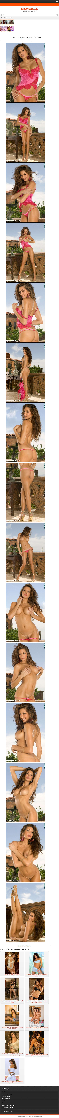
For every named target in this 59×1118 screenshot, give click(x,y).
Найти (56, 15)
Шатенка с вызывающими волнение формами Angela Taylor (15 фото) (37, 1055)
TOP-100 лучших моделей (8, 1105)
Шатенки (28, 946)
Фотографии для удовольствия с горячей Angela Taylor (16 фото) (36, 1001)
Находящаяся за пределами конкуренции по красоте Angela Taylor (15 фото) (12, 1054)
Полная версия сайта (8, 17)
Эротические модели (7, 1094)
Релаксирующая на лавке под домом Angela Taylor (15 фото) (12, 1028)
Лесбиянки (4, 1100)
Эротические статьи (7, 1098)
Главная (4, 1091)
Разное (4, 1103)
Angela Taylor (21, 946)
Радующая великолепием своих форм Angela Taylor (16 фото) (12, 1082)
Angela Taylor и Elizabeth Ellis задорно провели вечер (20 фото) (37, 1028)
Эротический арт (6, 1096)
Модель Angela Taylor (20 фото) (12, 974)
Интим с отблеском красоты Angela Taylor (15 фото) (12, 1001)
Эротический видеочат (7, 1107)
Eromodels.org (25, 1116)
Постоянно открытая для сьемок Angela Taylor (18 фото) (37, 975)
